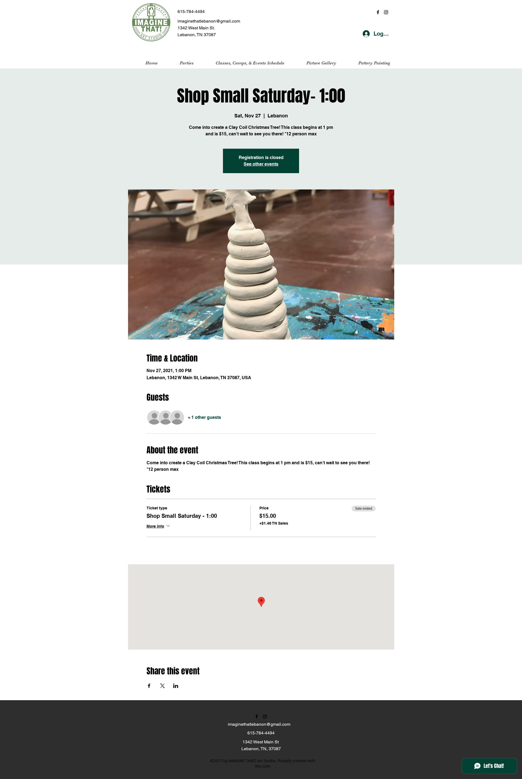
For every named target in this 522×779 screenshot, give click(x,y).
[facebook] (378, 12)
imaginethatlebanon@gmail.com (209, 21)
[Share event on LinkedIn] (175, 686)
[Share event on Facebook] (149, 686)
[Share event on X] (162, 686)
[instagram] (386, 12)
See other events (261, 164)
